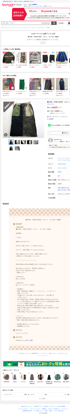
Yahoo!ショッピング (49, 406)
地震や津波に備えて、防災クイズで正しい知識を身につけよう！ (19, 1)
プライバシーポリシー (23, 408)
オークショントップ (5, 27)
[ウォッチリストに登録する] (12, 61)
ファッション (15, 27)
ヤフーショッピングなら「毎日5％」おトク (41, 6)
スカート (34, 27)
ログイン (26, 6)
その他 (47, 27)
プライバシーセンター (35, 408)
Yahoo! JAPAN (61, 406)
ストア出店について (38, 410)
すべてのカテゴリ (46, 23)
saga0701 (56, 139)
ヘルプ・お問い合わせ (58, 410)
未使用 (59, 172)
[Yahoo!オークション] (12, 4)
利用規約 (44, 408)
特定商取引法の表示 (27, 410)
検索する (54, 23)
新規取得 (35, 4)
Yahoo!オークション (26, 406)
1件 (50, 116)
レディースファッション (25, 27)
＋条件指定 (60, 23)
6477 (63, 141)
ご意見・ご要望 (48, 410)
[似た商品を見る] (5, 134)
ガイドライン (65, 408)
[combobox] (21, 23)
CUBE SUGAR (50, 104)
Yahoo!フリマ (38, 406)
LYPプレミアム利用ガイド (54, 408)
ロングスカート (41, 27)
